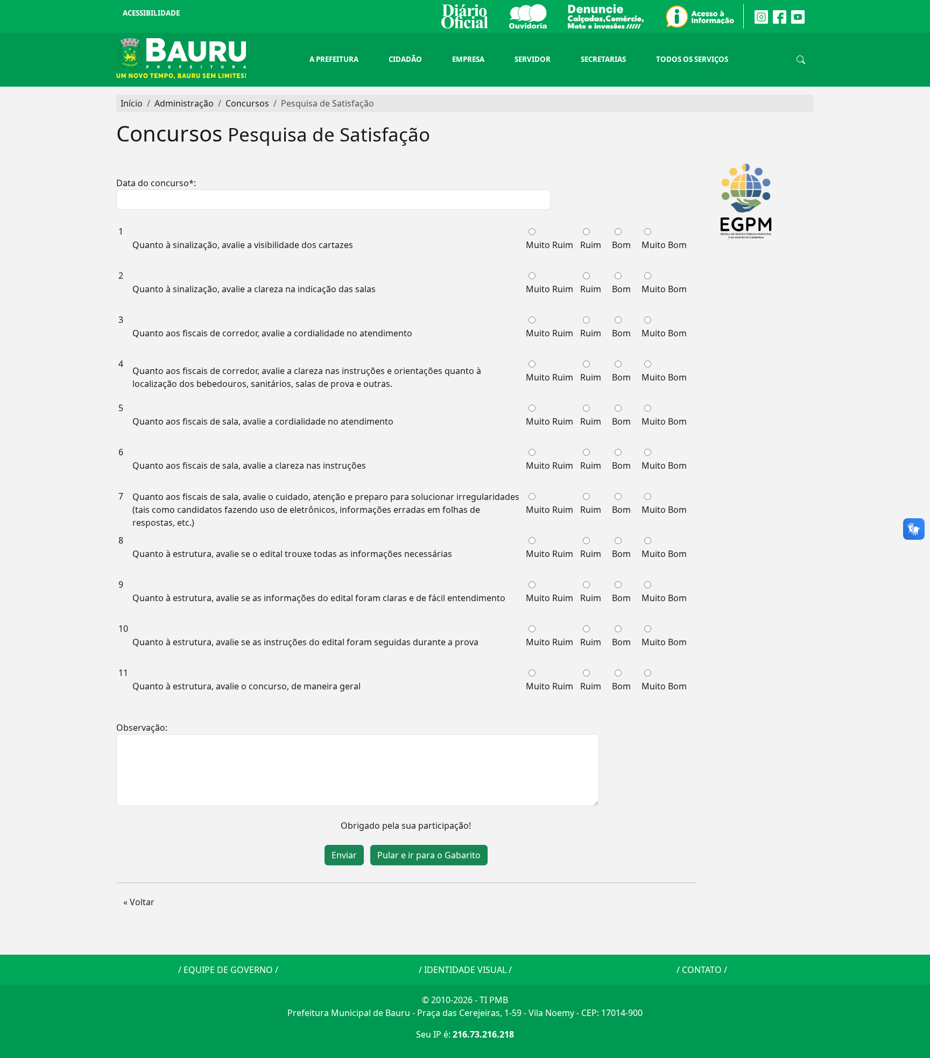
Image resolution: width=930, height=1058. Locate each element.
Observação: (141, 727)
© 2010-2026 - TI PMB (465, 1000)
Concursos (247, 103)
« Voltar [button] (138, 902)
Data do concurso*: (156, 183)
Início (132, 103)
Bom (621, 245)
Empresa (468, 59)
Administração (184, 103)
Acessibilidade (151, 13)
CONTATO (702, 970)
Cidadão (405, 59)
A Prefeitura (333, 59)
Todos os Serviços (692, 59)
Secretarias (603, 59)
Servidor (533, 59)
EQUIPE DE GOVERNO (228, 970)
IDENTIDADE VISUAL (465, 970)
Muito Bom (664, 245)
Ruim (590, 245)
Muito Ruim (549, 245)
